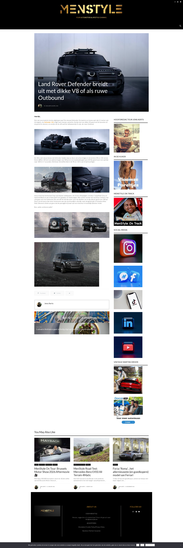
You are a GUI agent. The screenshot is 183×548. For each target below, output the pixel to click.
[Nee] (181, 545)
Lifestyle (41, 464)
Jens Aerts (48, 106)
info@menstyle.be (91, 519)
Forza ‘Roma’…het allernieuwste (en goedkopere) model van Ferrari (131, 472)
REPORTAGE (49, 464)
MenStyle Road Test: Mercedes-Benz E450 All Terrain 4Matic (88, 472)
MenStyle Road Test (79, 464)
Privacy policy (150, 545)
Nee (142, 545)
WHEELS (41, 78)
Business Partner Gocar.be (92, 531)
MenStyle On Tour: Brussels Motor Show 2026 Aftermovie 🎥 (51, 472)
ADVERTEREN (91, 523)
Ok (138, 545)
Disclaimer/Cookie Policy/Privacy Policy (91, 527)
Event (36, 464)
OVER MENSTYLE (91, 513)
